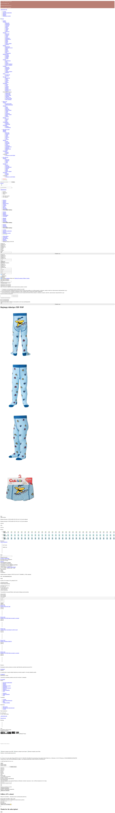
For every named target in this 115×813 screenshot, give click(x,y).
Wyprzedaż (5, 83)
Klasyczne (7, 22)
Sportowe (7, 44)
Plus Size (7, 75)
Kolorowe (7, 34)
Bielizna (4, 45)
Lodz (1, 774)
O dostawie (2, 669)
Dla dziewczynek (6, 129)
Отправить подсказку (5, 788)
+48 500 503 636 (3, 9)
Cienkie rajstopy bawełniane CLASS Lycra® (9, 629)
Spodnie (6, 57)
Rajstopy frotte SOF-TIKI (5, 606)
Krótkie (6, 41)
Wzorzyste (7, 25)
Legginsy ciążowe (8, 71)
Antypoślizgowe (8, 146)
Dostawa (4, 13)
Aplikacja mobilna (6, 702)
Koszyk (1, 183)
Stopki (6, 42)
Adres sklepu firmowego (7, 700)
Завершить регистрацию (5, 297)
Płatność (4, 14)
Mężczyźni (5, 101)
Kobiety (4, 20)
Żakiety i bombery (8, 65)
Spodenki (7, 56)
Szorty (6, 119)
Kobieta (3, 274)
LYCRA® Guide (8, 98)
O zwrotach (2, 679)
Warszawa (2, 769)
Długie (6, 40)
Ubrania (4, 59)
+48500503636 (3, 189)
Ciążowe (7, 28)
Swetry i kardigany (8, 63)
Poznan (1, 771)
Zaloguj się (3, 261)
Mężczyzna (4, 275)
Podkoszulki (7, 124)
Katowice (2, 770)
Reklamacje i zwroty (7, 15)
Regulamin (5, 686)
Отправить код (57, 253)
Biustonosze (7, 46)
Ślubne (6, 27)
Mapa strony (5, 706)
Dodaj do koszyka (3, 557)
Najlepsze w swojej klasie (10, 155)
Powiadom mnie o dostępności (6, 559)
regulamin (8, 278)
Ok (1, 811)
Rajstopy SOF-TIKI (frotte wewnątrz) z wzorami (9, 618)
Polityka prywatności (7, 687)
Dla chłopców (5, 157)
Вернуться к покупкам (5, 790)
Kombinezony (8, 60)
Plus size (4, 76)
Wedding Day (8, 93)
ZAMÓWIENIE (11, 778)
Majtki (6, 49)
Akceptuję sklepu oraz (16, 278)
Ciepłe (6, 36)
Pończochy (7, 31)
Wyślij (2, 603)
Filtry (2, 763)
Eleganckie (7, 133)
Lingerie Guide (8, 95)
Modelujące (7, 24)
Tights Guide (7, 94)
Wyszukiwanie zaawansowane (8, 707)
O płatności (2, 674)
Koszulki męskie (8, 103)
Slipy (6, 120)
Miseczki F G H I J (9, 47)
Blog (4, 701)
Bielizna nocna (6, 54)
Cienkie (6, 29)
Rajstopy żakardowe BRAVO (6, 641)
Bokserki (7, 118)
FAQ (4, 691)
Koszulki (7, 51)
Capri (6, 138)
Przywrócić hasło (4, 282)
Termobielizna (8, 53)
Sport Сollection (8, 99)
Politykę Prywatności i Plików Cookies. (22, 278)
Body (6, 52)
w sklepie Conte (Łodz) (11, 567)
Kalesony (7, 123)
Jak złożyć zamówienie (7, 12)
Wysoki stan (7, 74)
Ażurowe (7, 26)
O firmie (4, 11)
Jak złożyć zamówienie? (7, 682)
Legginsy (4, 66)
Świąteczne (7, 38)
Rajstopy (4, 21)
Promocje (4, 178)
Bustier (6, 48)
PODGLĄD (2, 605)
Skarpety (4, 32)
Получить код (15, 295)
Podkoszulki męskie (9, 104)
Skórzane (7, 72)
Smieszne (7, 147)
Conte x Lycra (8, 97)
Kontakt (4, 708)
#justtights (7, 96)
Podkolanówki (8, 39)
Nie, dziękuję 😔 (8, 804)
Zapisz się (3, 804)
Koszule (6, 58)
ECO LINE (5, 179)
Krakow (2, 772)
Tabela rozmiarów (6, 690)
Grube (6, 30)
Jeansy (4, 73)
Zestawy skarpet (8, 43)
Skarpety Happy (8, 110)
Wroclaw (2, 773)
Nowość (4, 130)
